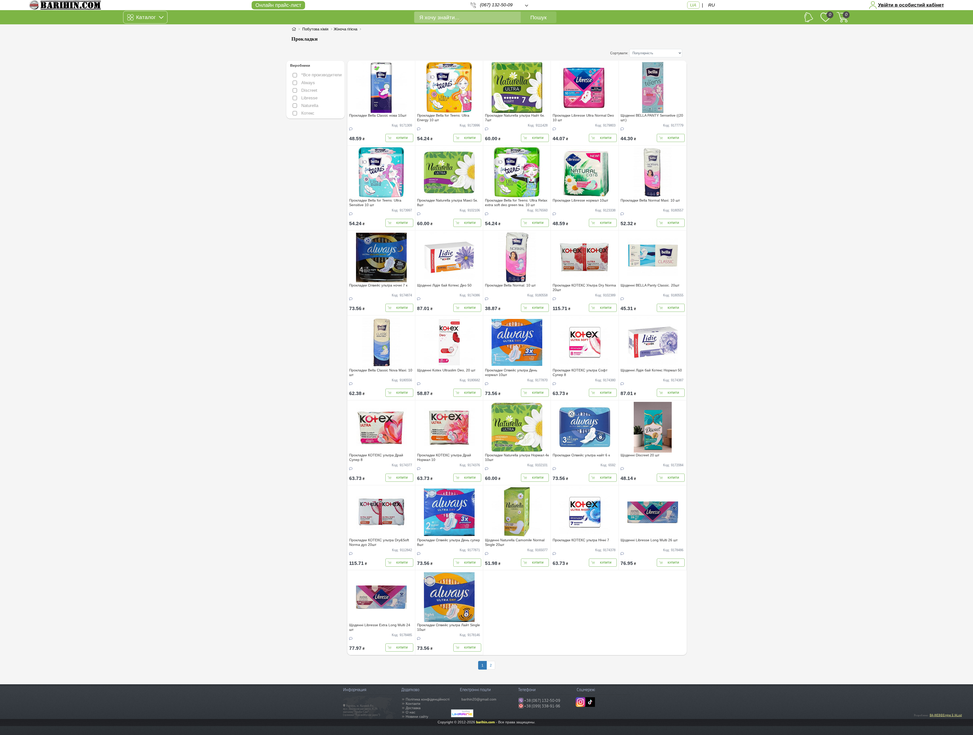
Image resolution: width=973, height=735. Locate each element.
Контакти (413, 704)
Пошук (538, 17)
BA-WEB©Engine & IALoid (946, 715)
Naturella (309, 105)
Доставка (413, 708)
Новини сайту (417, 716)
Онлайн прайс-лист (278, 5)
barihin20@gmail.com (478, 699)
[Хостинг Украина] (462, 716)
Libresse (309, 98)
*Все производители (321, 75)
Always (308, 82)
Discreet (309, 90)
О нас (410, 712)
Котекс (307, 113)
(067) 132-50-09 (496, 4)
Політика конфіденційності (428, 699)
